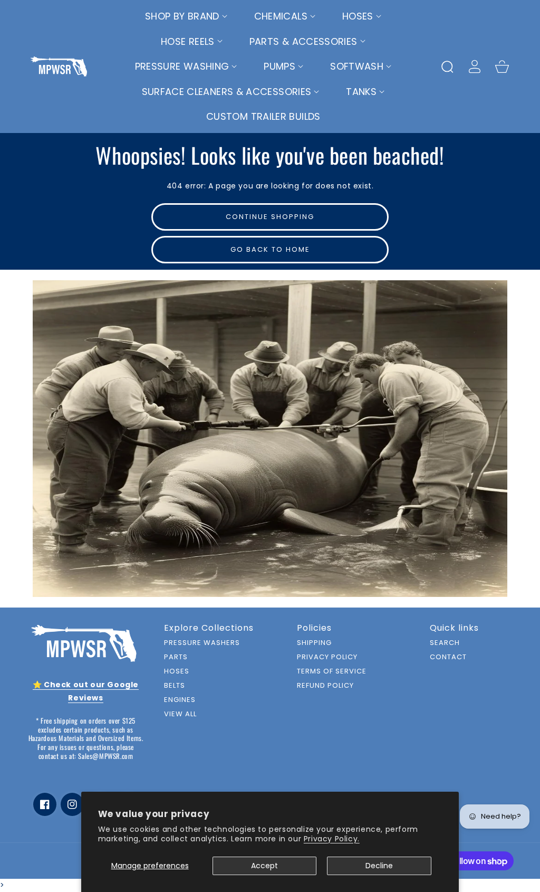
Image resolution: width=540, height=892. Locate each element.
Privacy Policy (327, 657)
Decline (379, 865)
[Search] (447, 66)
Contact (448, 657)
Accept (264, 865)
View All (180, 714)
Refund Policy (325, 685)
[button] (186, 16)
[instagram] (72, 804)
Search (445, 643)
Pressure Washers (202, 643)
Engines (180, 700)
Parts (176, 657)
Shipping (314, 643)
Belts (174, 685)
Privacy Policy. (332, 838)
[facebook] (44, 804)
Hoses (176, 671)
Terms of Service (332, 671)
